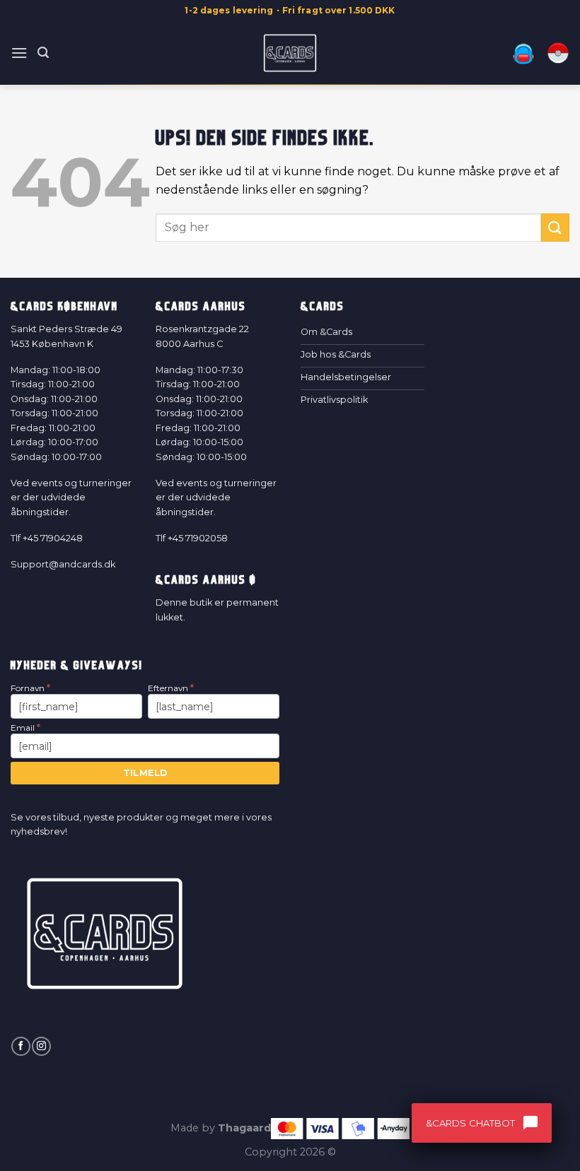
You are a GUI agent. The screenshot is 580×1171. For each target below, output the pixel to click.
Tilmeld (145, 772)
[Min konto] (523, 53)
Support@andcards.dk (63, 564)
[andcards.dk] (290, 53)
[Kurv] (558, 53)
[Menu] (19, 52)
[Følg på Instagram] (41, 1046)
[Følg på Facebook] (20, 1046)
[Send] (555, 227)
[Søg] (43, 52)
